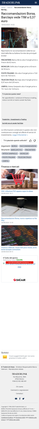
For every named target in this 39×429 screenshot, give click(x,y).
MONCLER (24, 153)
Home (3, 7)
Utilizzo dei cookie (14, 420)
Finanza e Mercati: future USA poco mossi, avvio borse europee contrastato (19, 249)
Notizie (9, 7)
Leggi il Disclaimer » (20, 135)
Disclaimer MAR (20, 417)
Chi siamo (19, 387)
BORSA (14, 146)
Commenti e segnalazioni (19, 390)
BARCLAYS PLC (16, 150)
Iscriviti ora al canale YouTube (12, 123)
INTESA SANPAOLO (9, 153)
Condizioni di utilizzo (7, 417)
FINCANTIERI (30, 150)
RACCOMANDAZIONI (28, 146)
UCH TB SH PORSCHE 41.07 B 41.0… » (19, 262)
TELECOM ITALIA (24, 157)
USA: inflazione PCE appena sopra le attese (17, 191)
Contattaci (19, 393)
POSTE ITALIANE (8, 157)
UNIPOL (5, 161)
